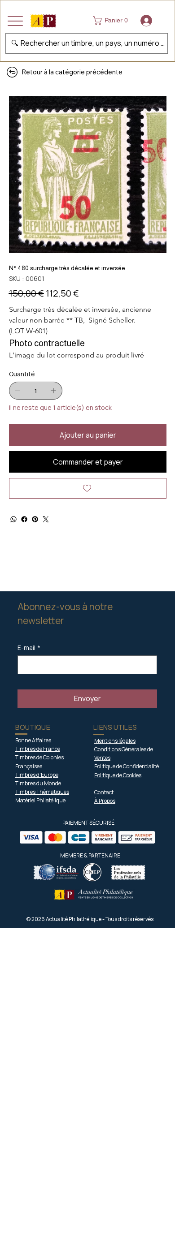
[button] (112, 20)
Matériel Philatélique (40, 800)
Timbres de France (37, 749)
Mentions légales (115, 741)
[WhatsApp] (13, 519)
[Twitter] (45, 519)
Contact (104, 792)
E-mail (29, 647)
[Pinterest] (35, 519)
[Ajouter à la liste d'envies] (87, 488)
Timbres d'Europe (36, 775)
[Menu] (15, 21)
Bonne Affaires (33, 740)
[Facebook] (24, 519)
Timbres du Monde (38, 783)
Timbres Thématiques (42, 792)
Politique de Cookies (117, 775)
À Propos (104, 801)
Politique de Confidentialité (126, 766)
